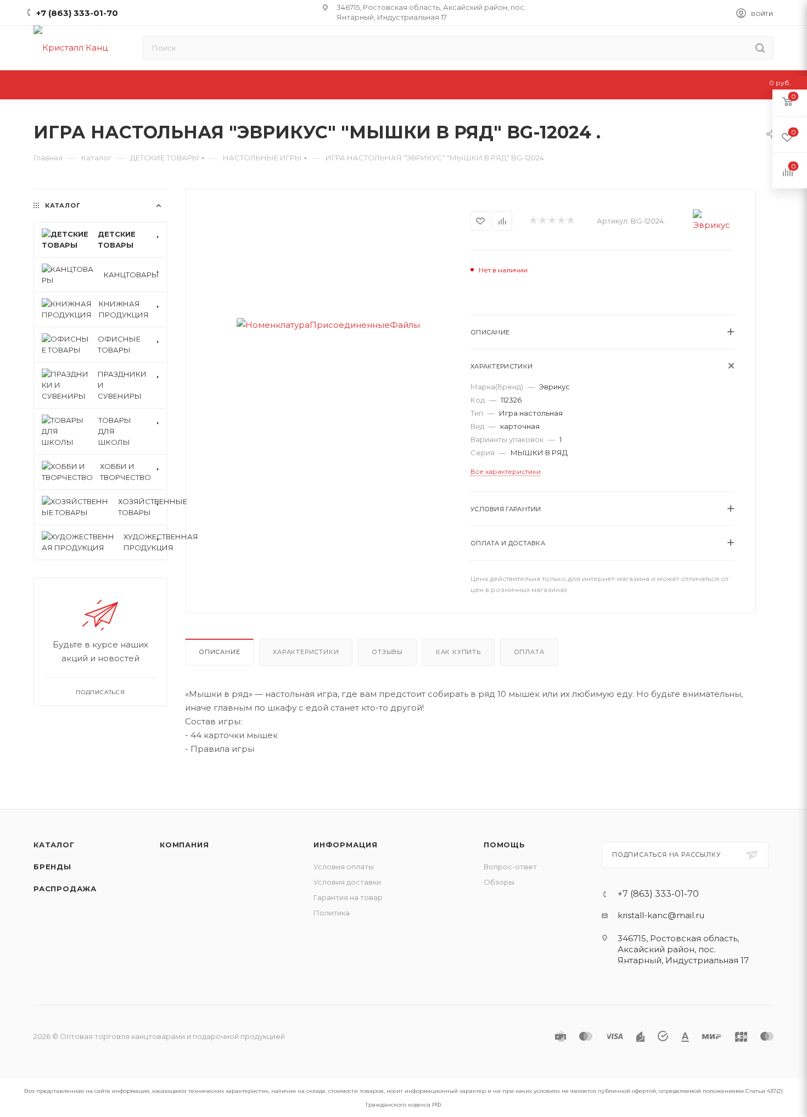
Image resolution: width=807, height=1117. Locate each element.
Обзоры (499, 882)
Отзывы (387, 652)
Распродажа (65, 888)
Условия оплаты (343, 866)
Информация (345, 844)
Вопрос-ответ (510, 866)
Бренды (52, 866)
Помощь (504, 844)
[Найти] (760, 47)
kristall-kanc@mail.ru (661, 915)
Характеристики (306, 652)
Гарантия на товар (348, 897)
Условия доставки (347, 882)
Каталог (54, 844)
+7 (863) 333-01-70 (77, 13)
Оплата (529, 652)
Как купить (458, 652)
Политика (331, 912)
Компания (184, 844)
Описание (219, 652)
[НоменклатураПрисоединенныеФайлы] (328, 325)
